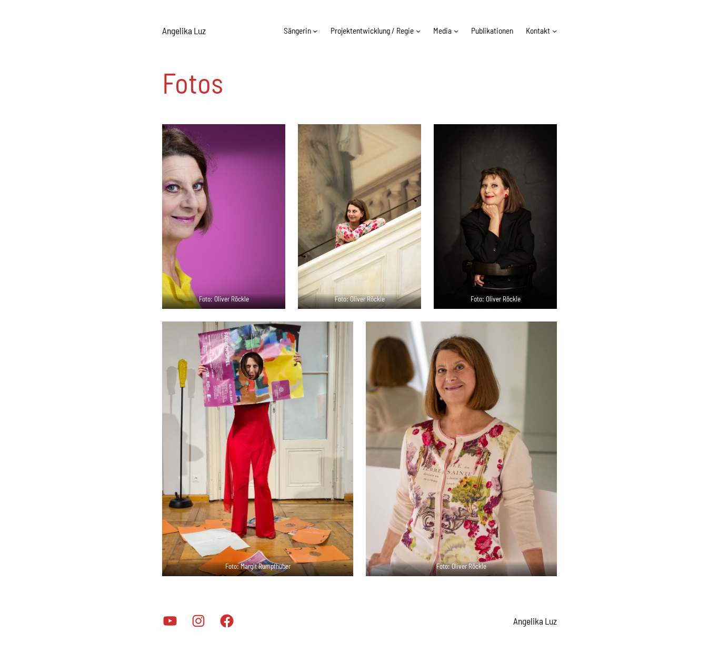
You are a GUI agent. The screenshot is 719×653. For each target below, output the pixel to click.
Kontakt (538, 30)
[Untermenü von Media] (456, 30)
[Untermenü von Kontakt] (554, 30)
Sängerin (297, 30)
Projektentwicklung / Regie (372, 30)
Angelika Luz (184, 30)
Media (442, 30)
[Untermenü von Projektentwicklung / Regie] (418, 30)
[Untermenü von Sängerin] (315, 30)
